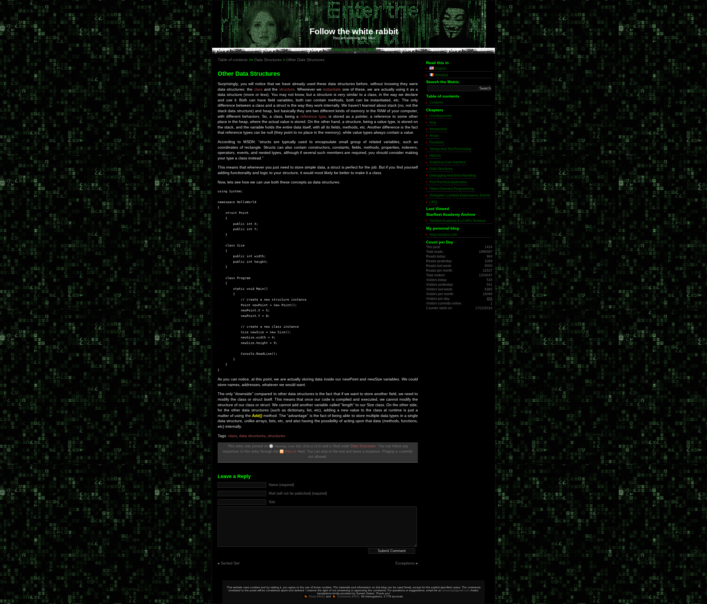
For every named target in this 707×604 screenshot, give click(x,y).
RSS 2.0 (290, 451)
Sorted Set (230, 563)
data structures (252, 436)
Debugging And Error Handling (452, 175)
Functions (436, 142)
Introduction (438, 129)
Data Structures (363, 446)
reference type (313, 116)
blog (432, 122)
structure (287, 89)
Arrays (434, 136)
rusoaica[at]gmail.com (455, 590)
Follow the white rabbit (354, 31)
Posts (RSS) (317, 596)
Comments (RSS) (348, 596)
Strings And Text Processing (450, 149)
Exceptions (405, 563)
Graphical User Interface (447, 162)
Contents (436, 102)
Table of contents (233, 59)
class (258, 89)
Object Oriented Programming (451, 189)
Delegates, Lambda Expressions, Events (459, 195)
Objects (435, 155)
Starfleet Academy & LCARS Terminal (457, 221)
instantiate (332, 89)
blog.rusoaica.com (443, 235)
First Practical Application (448, 182)
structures (276, 436)
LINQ (433, 202)
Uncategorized (440, 116)
